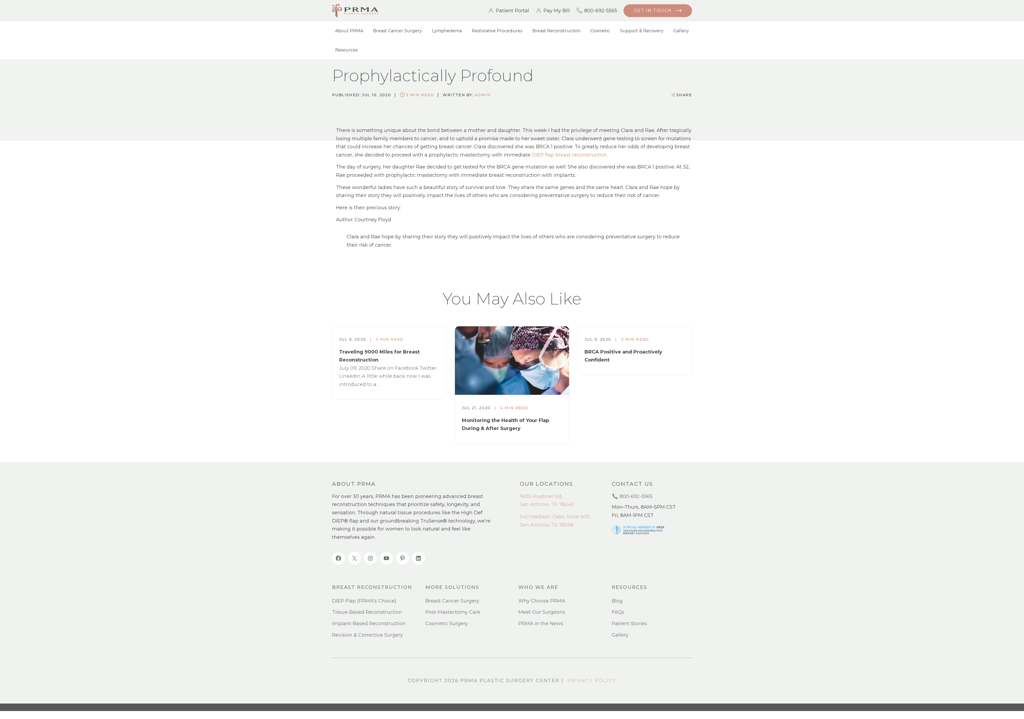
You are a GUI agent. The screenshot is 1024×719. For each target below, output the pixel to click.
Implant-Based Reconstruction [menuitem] (369, 623)
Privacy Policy (592, 681)
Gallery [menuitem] (681, 30)
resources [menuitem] (629, 587)
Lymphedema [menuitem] (447, 30)
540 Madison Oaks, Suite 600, (555, 517)
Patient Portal (512, 11)
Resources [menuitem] (346, 50)
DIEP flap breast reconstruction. (570, 155)
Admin (483, 95)
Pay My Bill (556, 11)
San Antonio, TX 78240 (547, 504)
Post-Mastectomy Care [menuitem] (452, 612)
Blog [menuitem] (617, 601)
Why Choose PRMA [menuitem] (541, 601)
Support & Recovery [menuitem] (641, 30)
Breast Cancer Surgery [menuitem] (397, 30)
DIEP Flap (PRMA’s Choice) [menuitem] (364, 601)
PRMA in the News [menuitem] (540, 623)
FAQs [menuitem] (618, 612)
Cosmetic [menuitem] (600, 30)
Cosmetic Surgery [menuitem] (446, 623)
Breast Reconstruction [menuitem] (556, 30)
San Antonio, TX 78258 (546, 525)
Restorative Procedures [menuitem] (497, 30)
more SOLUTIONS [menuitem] (452, 587)
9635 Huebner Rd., (541, 496)
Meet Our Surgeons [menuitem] (541, 612)
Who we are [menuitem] (538, 587)
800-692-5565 (600, 11)
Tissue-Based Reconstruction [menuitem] (367, 612)
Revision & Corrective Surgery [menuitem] (367, 635)
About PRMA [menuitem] (349, 30)
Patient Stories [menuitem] (629, 623)
